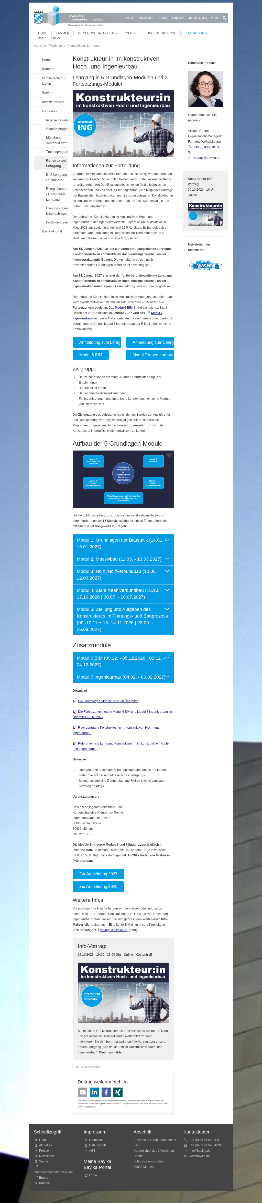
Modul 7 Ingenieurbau (152, 355)
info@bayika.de (200, 1150)
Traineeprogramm (57, 152)
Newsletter (146, 18)
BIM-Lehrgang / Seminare (56, 177)
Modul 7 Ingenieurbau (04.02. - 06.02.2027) (121, 677)
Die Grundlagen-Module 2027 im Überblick (108, 701)
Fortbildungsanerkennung (57, 222)
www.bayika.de (199, 1156)
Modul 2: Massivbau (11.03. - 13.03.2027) (119, 559)
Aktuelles (45, 1145)
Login (93, 1175)
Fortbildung (196, 33)
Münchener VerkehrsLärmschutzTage (57, 140)
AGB (92, 1150)
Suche (44, 1161)
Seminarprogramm (57, 129)
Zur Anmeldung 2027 (98, 874)
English (44, 1177)
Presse (130, 18)
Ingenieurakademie (57, 120)
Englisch (178, 18)
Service (133, 33)
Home (42, 33)
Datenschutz (90, 1106)
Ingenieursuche (162, 33)
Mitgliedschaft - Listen (98, 33)
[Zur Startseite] (71, 17)
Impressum (96, 1140)
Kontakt (163, 18)
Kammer (62, 33)
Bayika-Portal (50, 38)
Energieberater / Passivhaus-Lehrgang (57, 194)
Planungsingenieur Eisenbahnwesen (57, 211)
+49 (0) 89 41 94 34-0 (204, 1140)
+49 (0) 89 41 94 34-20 (205, 1145)
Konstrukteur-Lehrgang (57, 163)
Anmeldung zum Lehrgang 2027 (108, 342)
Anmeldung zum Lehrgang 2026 (162, 342)
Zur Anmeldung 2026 (98, 886)
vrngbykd (112, 930)
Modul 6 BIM (90, 355)
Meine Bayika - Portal (203, 18)
